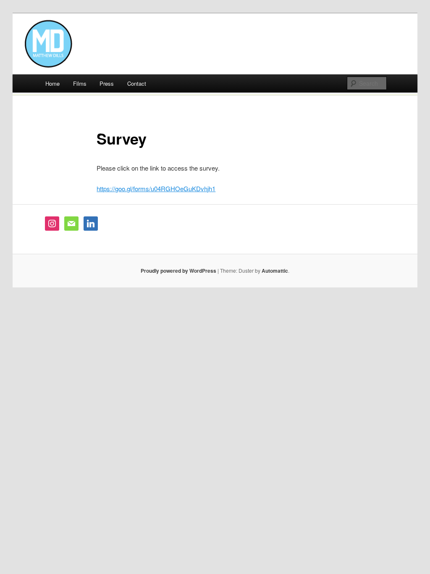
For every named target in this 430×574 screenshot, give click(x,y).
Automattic (275, 270)
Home (52, 83)
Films (80, 83)
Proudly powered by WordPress (178, 270)
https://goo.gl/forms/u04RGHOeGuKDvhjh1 (156, 188)
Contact (136, 83)
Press (107, 83)
